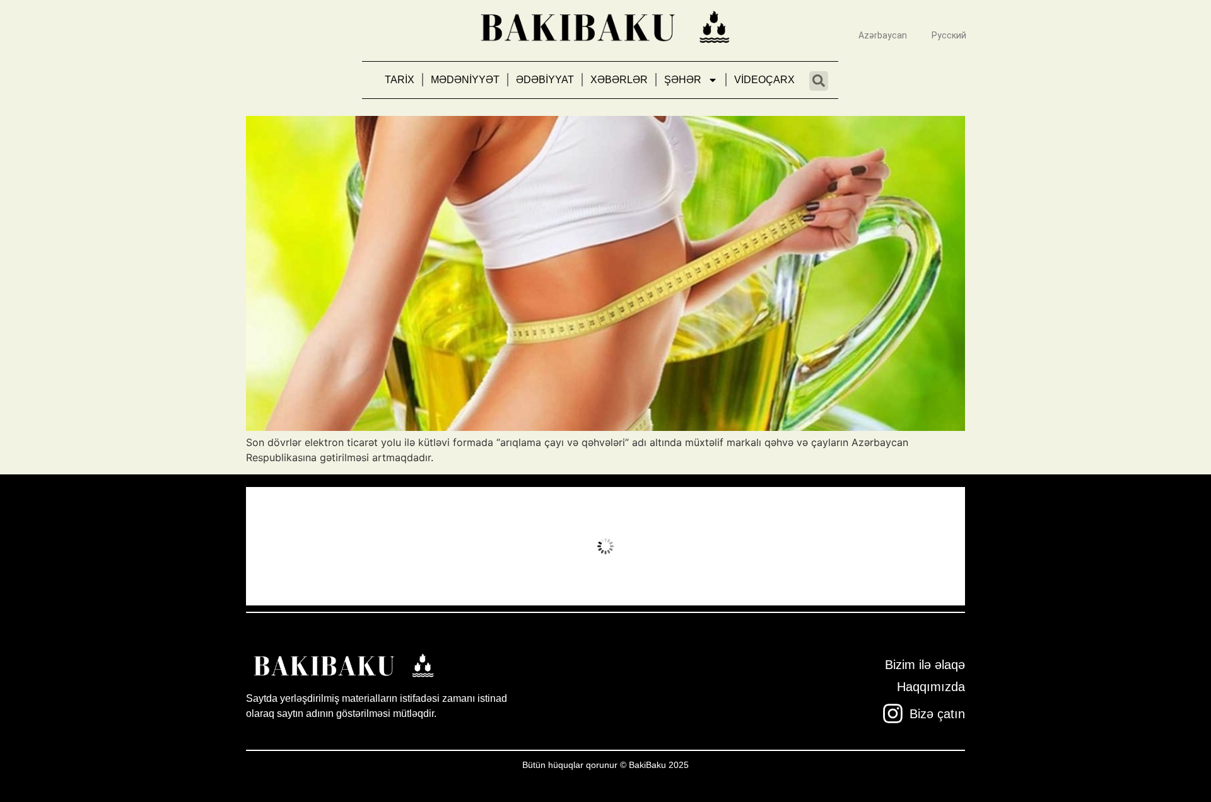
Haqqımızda (931, 687)
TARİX (399, 79)
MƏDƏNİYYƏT (465, 79)
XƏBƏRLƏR (619, 79)
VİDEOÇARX (764, 79)
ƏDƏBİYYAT (545, 79)
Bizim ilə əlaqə (925, 665)
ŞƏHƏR (682, 79)
